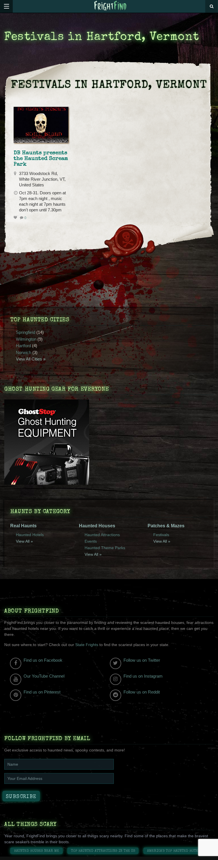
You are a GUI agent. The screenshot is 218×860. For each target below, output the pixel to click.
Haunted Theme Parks (105, 547)
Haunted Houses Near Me (36, 851)
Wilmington (26, 339)
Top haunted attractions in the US (103, 851)
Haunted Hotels (30, 534)
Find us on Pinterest (42, 692)
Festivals (161, 534)
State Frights (86, 644)
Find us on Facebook (43, 660)
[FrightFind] (110, 6)
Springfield (25, 332)
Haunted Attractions (102, 534)
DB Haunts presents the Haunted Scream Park (41, 158)
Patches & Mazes (166, 525)
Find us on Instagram (143, 676)
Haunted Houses (97, 525)
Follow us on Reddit (141, 692)
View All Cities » (30, 359)
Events (91, 541)
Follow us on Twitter (141, 660)
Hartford (23, 345)
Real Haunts (23, 525)
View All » (24, 541)
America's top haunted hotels (174, 851)
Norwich (23, 352)
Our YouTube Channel (44, 676)
